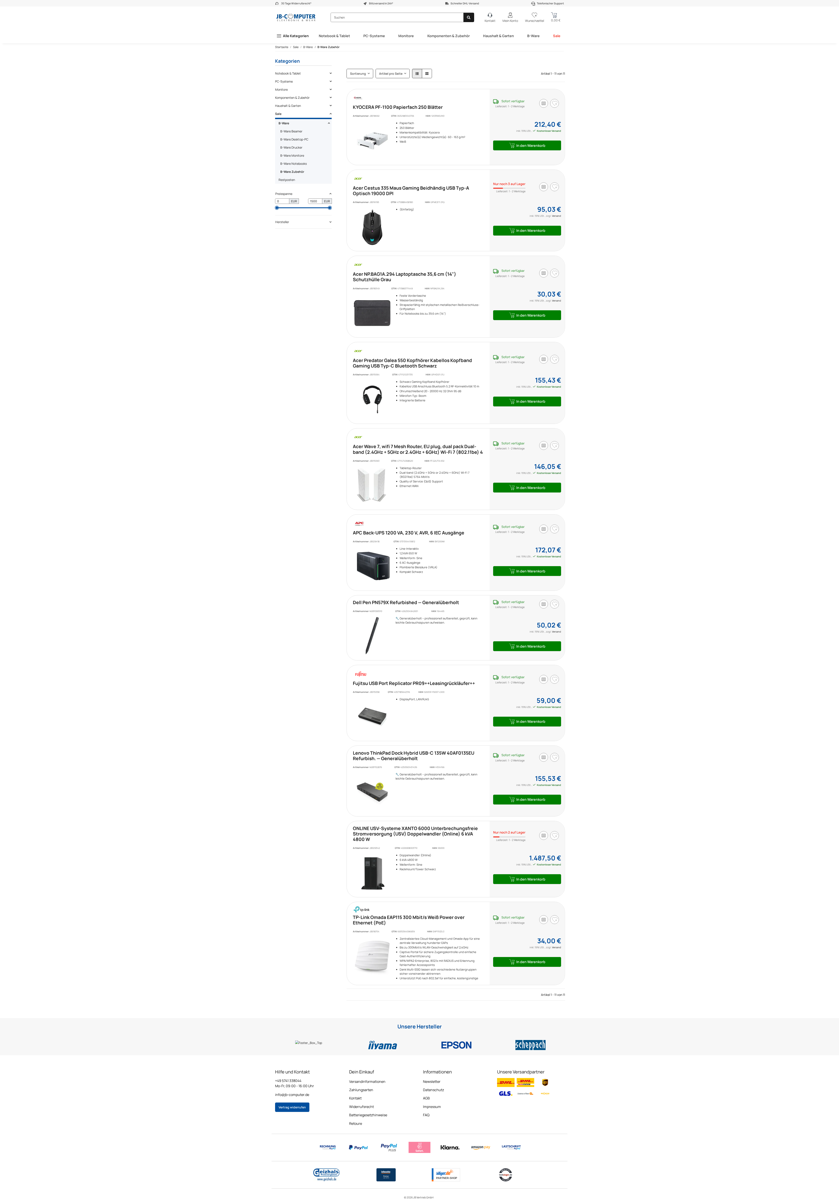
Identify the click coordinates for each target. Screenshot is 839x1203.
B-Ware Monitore (292, 155)
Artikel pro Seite (390, 73)
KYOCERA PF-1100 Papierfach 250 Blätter (398, 107)
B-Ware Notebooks (293, 163)
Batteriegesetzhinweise (368, 1115)
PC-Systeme (374, 35)
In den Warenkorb (530, 145)
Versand (556, 215)
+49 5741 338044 (288, 1080)
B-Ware (533, 35)
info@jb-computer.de (292, 1094)
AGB (426, 1098)
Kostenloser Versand (548, 130)
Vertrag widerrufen (292, 1107)
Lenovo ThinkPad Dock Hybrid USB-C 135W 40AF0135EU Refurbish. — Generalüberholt (413, 755)
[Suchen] (468, 17)
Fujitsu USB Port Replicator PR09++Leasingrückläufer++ (414, 683)
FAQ (426, 1115)
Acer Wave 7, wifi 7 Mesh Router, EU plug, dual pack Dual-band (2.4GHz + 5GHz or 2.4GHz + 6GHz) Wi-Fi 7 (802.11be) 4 (418, 449)
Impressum (432, 1106)
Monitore (406, 35)
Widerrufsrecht (361, 1106)
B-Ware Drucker (291, 147)
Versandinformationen (367, 1081)
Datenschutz (433, 1089)
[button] (510, 17)
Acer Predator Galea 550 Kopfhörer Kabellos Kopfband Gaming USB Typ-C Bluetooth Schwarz (412, 363)
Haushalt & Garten (498, 35)
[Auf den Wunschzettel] (554, 103)
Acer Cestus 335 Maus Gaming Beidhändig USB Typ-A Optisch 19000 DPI (411, 190)
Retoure (355, 1123)
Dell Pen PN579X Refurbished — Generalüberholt (406, 602)
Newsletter (431, 1081)
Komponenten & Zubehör (448, 35)
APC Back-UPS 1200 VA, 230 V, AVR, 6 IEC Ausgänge (408, 533)
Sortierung (358, 73)
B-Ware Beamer (291, 131)
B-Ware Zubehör (292, 172)
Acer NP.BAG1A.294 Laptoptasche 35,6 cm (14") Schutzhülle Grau (404, 277)
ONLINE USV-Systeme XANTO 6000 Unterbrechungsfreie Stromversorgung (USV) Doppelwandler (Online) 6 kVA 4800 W (415, 833)
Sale (556, 35)
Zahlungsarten (361, 1089)
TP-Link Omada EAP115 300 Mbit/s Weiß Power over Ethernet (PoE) (409, 920)
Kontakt (355, 1098)
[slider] (277, 208)
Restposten (287, 180)
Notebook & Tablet (334, 35)
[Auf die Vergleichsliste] (543, 103)
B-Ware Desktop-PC (294, 139)
